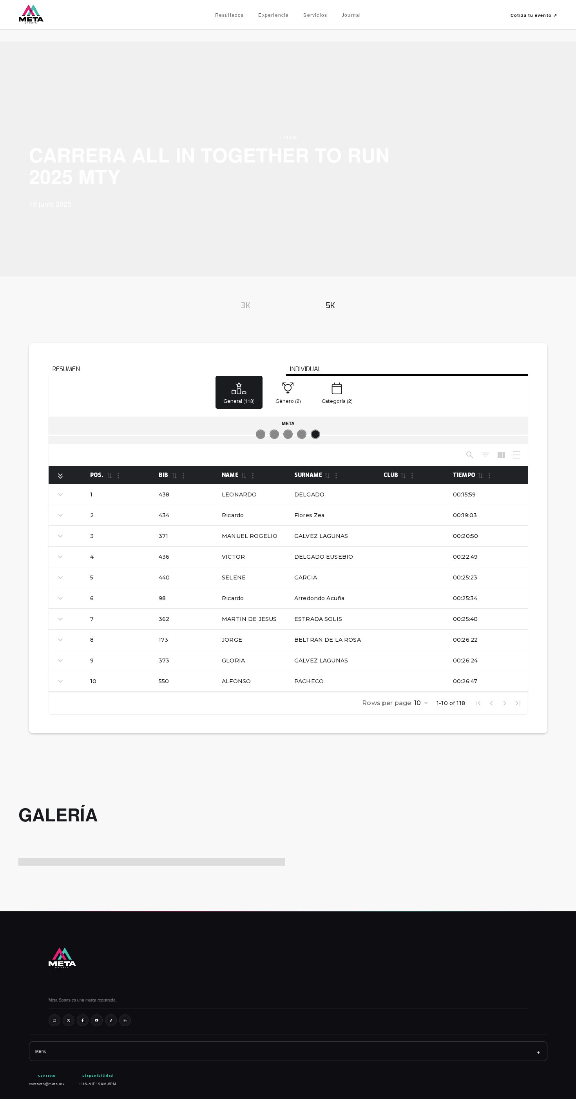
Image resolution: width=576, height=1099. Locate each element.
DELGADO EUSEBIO (323, 556)
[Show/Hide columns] (501, 455)
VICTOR (233, 556)
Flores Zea (309, 515)
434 (164, 515)
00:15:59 (464, 494)
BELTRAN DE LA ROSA (327, 639)
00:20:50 (465, 536)
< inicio (288, 137)
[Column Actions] (118, 475)
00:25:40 (465, 619)
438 (164, 494)
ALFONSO (236, 681)
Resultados (229, 14)
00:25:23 (465, 577)
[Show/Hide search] (470, 455)
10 (93, 681)
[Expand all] (60, 476)
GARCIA (305, 577)
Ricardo (233, 515)
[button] (109, 475)
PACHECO (309, 681)
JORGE (232, 639)
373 (164, 660)
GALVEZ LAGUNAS (321, 536)
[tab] (245, 306)
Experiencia (273, 14)
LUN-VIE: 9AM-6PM (98, 1083)
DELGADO (309, 494)
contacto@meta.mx (47, 1083)
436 (164, 556)
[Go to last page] (518, 703)
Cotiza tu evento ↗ (534, 15)
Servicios (315, 14)
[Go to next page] (504, 703)
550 (164, 681)
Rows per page (386, 703)
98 (162, 598)
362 (164, 619)
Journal (351, 14)
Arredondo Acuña (319, 598)
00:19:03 (465, 515)
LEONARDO (239, 494)
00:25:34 (465, 598)
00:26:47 (465, 681)
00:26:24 (465, 660)
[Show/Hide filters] (485, 455)
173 (163, 639)
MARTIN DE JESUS (249, 619)
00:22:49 (465, 556)
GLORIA (233, 660)
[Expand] (60, 494)
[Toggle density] (517, 455)
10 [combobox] (417, 703)
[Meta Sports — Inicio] (37, 15)
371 (163, 536)
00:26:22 (465, 639)
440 (164, 577)
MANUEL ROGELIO (249, 536)
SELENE (234, 577)
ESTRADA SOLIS (318, 619)
